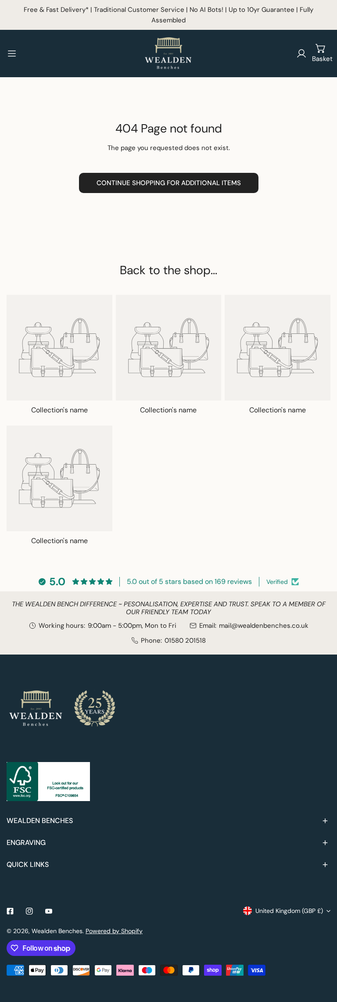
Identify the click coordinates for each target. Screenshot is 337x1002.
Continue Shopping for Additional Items (169, 183)
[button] (320, 53)
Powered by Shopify (114, 931)
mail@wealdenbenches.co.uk (263, 625)
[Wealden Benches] (168, 53)
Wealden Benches (57, 931)
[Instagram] (29, 911)
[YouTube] (48, 911)
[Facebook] (10, 911)
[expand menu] (12, 53)
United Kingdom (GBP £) (289, 911)
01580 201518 (185, 640)
